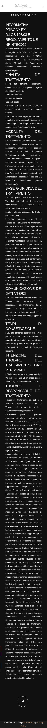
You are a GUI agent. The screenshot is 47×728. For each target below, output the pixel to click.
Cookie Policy (28, 722)
